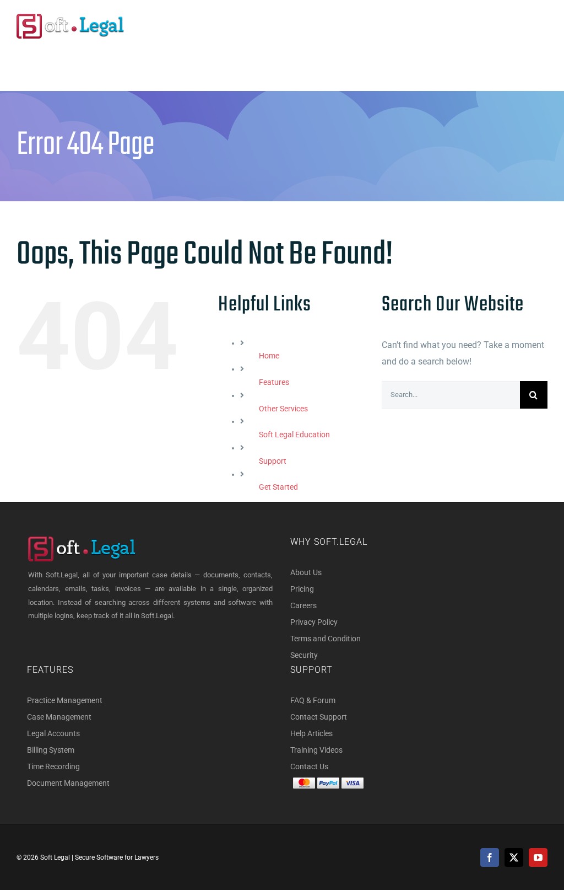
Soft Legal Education (294, 434)
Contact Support (318, 716)
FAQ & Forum (312, 700)
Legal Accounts (53, 733)
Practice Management (64, 700)
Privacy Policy (314, 622)
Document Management (68, 783)
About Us (306, 572)
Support (272, 461)
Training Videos (316, 750)
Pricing (302, 589)
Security (304, 655)
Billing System (50, 750)
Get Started (278, 486)
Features (274, 382)
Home (269, 355)
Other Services (283, 408)
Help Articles (311, 733)
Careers (303, 605)
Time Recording (53, 766)
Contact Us (309, 766)
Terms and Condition (325, 638)
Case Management (59, 716)
